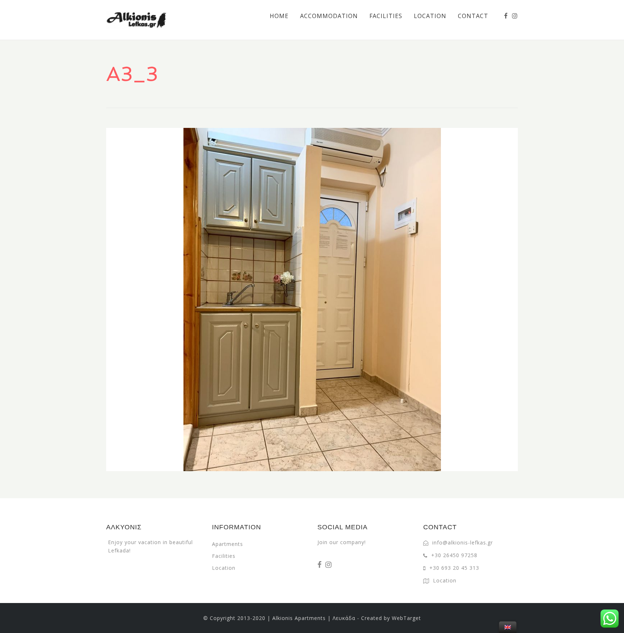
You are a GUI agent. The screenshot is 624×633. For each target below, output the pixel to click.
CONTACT (473, 16)
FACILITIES (385, 16)
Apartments (227, 544)
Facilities (223, 555)
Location (223, 567)
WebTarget (406, 618)
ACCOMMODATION (329, 16)
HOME (279, 16)
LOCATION (430, 16)
